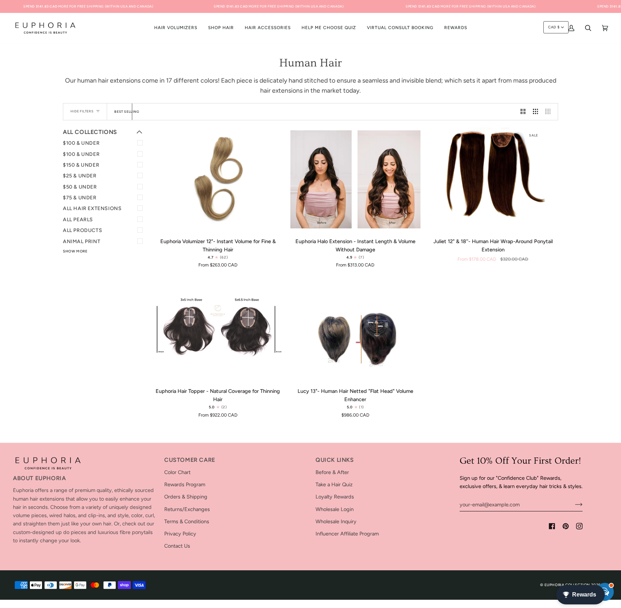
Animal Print (81, 241)
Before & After (332, 472)
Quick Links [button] (335, 459)
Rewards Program (184, 484)
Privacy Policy (180, 533)
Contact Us (177, 546)
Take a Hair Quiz (334, 484)
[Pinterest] (565, 526)
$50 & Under (80, 187)
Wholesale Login (335, 509)
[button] (221, 28)
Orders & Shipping (185, 496)
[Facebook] (552, 526)
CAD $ (554, 27)
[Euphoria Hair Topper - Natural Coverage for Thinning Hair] (218, 329)
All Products (82, 230)
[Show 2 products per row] (523, 111)
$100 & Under (81, 143)
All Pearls (78, 220)
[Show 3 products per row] (535, 111)
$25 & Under (80, 176)
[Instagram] (579, 526)
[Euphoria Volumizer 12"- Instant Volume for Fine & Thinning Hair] (218, 179)
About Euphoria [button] (39, 478)
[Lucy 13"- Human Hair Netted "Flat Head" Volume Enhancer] (355, 329)
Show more (75, 251)
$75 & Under (80, 198)
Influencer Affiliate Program (347, 533)
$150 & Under (81, 165)
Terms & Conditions (186, 521)
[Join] (573, 504)
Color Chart (177, 472)
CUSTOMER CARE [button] (189, 459)
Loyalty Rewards (335, 496)
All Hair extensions (92, 208)
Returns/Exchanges (187, 509)
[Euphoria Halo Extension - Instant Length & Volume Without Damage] (355, 179)
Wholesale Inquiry (336, 521)
